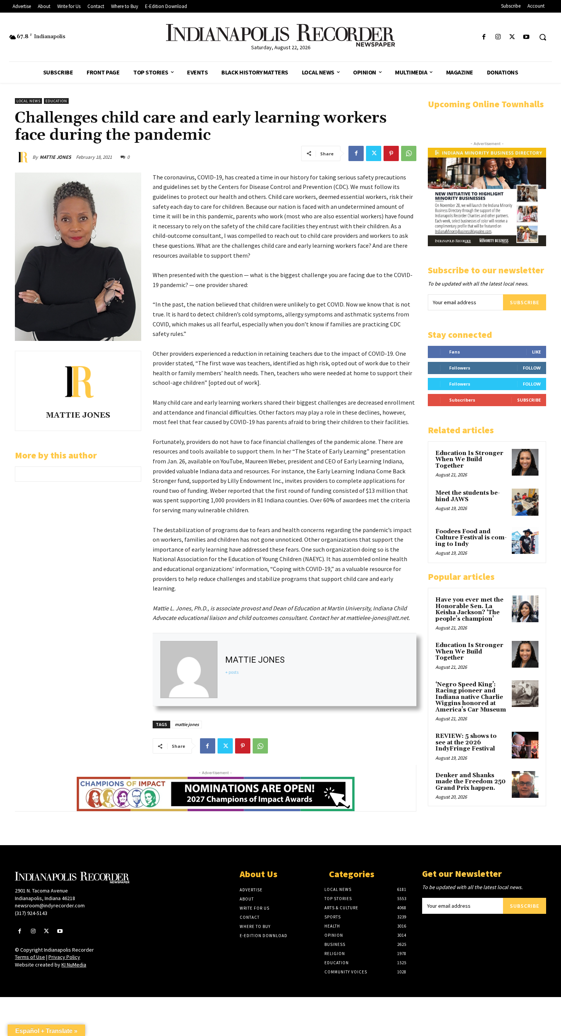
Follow (532, 368)
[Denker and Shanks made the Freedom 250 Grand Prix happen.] (525, 784)
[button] (543, 37)
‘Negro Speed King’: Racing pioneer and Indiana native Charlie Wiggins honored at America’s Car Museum (470, 697)
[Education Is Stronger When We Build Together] (525, 462)
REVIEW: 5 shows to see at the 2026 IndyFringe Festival (466, 742)
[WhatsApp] (408, 153)
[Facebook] (484, 37)
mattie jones (187, 724)
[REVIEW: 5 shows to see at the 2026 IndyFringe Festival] (525, 745)
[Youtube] (526, 37)
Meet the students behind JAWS (467, 496)
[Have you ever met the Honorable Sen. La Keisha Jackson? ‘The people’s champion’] (525, 608)
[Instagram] (498, 37)
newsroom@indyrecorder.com (50, 905)
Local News (28, 100)
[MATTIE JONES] (23, 157)
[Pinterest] (391, 153)
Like (536, 352)
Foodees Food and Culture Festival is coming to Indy (471, 538)
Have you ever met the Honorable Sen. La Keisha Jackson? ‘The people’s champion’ (469, 609)
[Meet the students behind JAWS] (525, 502)
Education (56, 100)
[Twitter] (512, 37)
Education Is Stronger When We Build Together (469, 460)
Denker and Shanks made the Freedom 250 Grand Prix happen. (470, 782)
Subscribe (524, 302)
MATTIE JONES (55, 157)
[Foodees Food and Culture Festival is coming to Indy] (525, 540)
